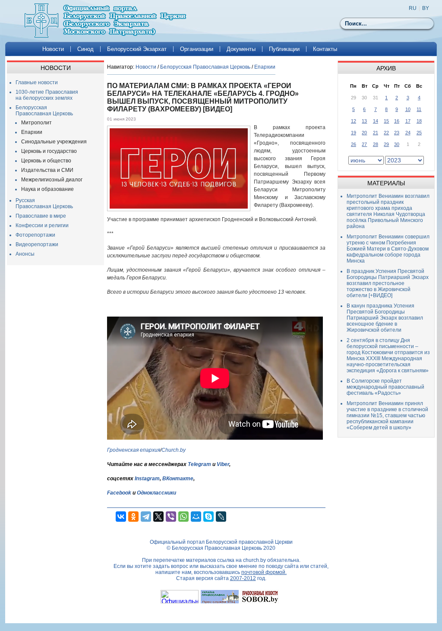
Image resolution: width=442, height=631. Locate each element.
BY (425, 8)
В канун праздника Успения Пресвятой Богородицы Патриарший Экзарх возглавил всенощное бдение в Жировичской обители (385, 318)
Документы (241, 49)
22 (386, 132)
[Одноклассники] (133, 516)
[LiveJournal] (221, 516)
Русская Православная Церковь (44, 203)
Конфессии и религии (42, 225)
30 (396, 144)
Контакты (325, 49)
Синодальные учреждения (54, 142)
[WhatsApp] (183, 516)
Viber (223, 464)
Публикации (284, 49)
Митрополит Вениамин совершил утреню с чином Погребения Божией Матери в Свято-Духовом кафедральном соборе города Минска (388, 249)
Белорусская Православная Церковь (44, 111)
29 (386, 144)
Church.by (173, 450)
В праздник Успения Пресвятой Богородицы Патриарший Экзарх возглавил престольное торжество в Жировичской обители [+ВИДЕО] (388, 283)
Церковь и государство (49, 151)
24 (407, 132)
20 (364, 132)
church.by (254, 560)
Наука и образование (47, 189)
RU (413, 8)
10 (407, 109)
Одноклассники (156, 493)
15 (386, 121)
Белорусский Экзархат (137, 49)
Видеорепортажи (37, 244)
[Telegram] (146, 516)
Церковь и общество (46, 161)
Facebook (119, 493)
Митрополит (36, 123)
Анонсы (25, 254)
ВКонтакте (177, 479)
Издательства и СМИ (47, 170)
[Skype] (208, 516)
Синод (85, 49)
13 (364, 121)
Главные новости (37, 82)
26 (353, 144)
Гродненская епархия (133, 450)
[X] (158, 516)
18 (419, 121)
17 (407, 121)
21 (375, 132)
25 (419, 132)
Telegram (199, 464)
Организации (196, 49)
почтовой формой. (264, 572)
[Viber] (171, 516)
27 (364, 144)
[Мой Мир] (196, 516)
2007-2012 (243, 578)
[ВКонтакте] (121, 516)
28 (375, 144)
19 (353, 132)
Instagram (147, 479)
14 (375, 121)
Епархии (31, 132)
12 (353, 121)
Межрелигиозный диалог (51, 180)
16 (396, 121)
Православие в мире (41, 216)
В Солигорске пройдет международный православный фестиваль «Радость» (385, 387)
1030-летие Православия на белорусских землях (47, 95)
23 (396, 132)
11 (419, 109)
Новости (53, 49)
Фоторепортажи (35, 235)
